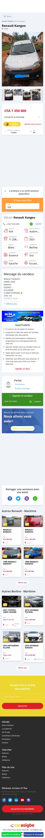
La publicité (7, 729)
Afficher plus (22, 583)
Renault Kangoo (19, 21)
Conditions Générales (11, 735)
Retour (8, 16)
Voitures (5, 753)
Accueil (4, 21)
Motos (4, 756)
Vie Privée (6, 732)
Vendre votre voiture (22, 428)
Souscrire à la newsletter (22, 808)
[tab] (22, 117)
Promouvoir (14, 124)
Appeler (38, 224)
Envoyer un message (22, 388)
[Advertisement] (22, 162)
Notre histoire (8, 725)
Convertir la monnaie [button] (14, 117)
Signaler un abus (22, 369)
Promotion (6, 739)
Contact (5, 742)
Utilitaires (6, 760)
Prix (9, 205)
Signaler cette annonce (32, 124)
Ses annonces (20, 384)
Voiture (10, 21)
